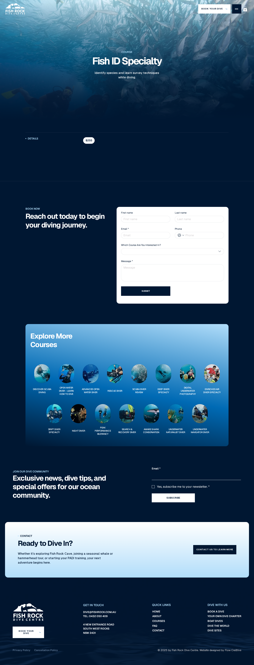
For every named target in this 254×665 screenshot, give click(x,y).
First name (127, 212)
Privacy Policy (21, 650)
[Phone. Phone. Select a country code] (181, 235)
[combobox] (172, 251)
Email (125, 228)
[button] (245, 8)
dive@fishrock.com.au (99, 612)
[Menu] (236, 9)
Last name (181, 212)
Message (127, 261)
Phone (178, 228)
